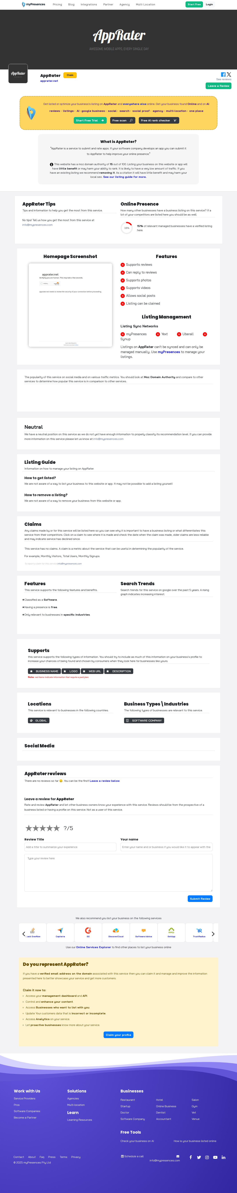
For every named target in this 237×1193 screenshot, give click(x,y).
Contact (19, 1157)
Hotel (159, 1099)
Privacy (76, 1157)
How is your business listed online (195, 1141)
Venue (196, 1119)
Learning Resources (79, 1119)
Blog (71, 4)
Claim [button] (70, 75)
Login (209, 4)
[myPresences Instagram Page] (207, 1157)
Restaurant (128, 1099)
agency (158, 111)
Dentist (161, 1112)
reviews (54, 111)
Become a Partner (25, 1117)
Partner (108, 4)
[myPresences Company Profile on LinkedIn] (223, 1157)
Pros (17, 1104)
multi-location (176, 111)
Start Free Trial (87, 120)
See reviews (223, 79)
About (32, 1157)
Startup (125, 1106)
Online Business (166, 1106)
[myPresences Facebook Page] (191, 1157)
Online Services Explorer (93, 947)
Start (194, 4)
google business (93, 111)
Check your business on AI (137, 1141)
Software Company (133, 1119)
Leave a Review (218, 86)
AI (78, 111)
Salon (195, 1099)
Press (52, 1157)
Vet (194, 1112)
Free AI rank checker (155, 120)
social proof (141, 111)
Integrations (89, 4)
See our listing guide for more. (124, 177)
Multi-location (76, 1104)
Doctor (125, 1112)
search (124, 111)
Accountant (163, 1119)
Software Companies (27, 1111)
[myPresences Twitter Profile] (199, 1157)
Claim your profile (118, 1035)
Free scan (119, 120)
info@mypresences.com (37, 224)
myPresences (169, 352)
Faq (42, 1157)
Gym (194, 1106)
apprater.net (49, 80)
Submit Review (200, 898)
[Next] (213, 934)
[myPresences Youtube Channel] (215, 1157)
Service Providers (24, 1098)
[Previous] (24, 934)
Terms (63, 1157)
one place (196, 111)
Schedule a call (133, 1156)
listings (68, 111)
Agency (125, 4)
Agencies (73, 1098)
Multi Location (145, 4)
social (112, 111)
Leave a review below (105, 780)
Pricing (57, 4)
